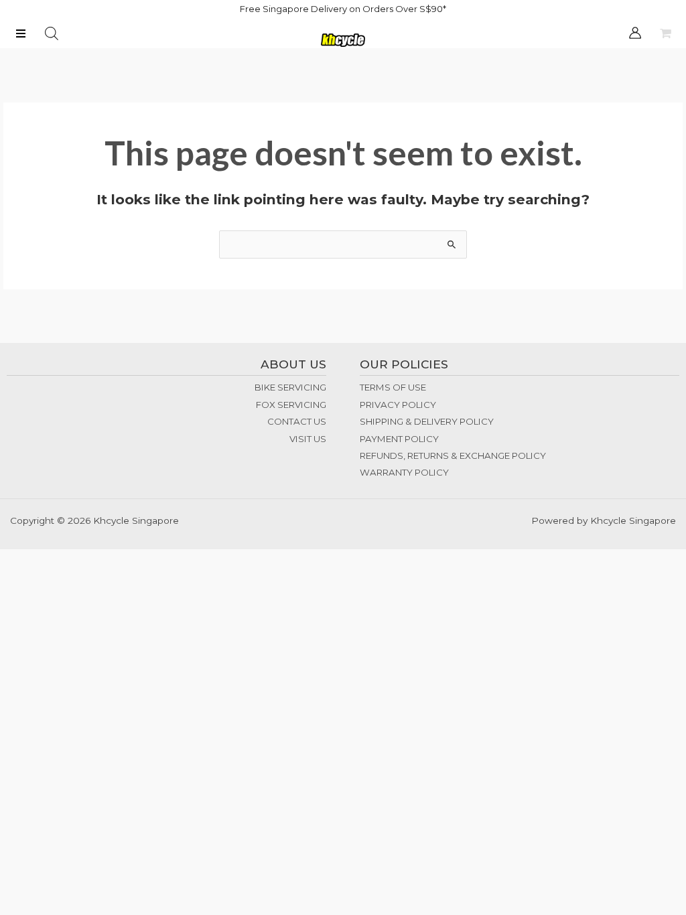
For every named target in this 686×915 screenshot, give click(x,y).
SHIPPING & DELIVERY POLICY (427, 421)
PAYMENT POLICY (399, 438)
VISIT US (307, 438)
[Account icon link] (635, 33)
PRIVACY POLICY (398, 404)
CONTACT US (296, 421)
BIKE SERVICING (290, 387)
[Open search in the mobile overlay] (51, 33)
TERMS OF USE (393, 387)
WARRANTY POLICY (404, 472)
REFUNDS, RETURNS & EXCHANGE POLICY (453, 455)
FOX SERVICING (291, 404)
